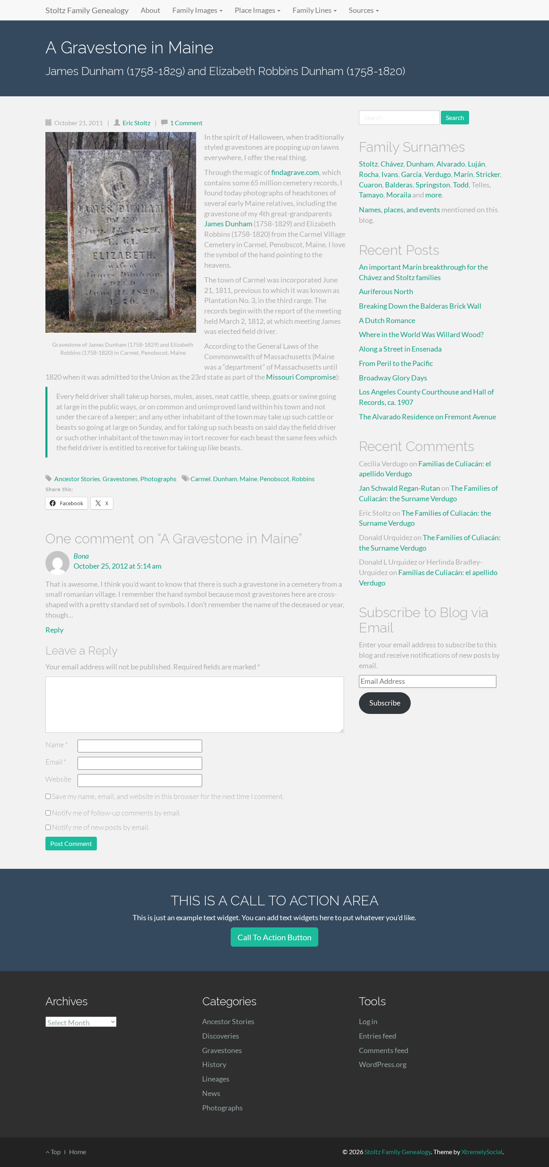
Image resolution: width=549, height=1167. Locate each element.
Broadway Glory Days (393, 377)
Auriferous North (386, 291)
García (411, 174)
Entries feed (377, 1035)
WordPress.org (382, 1064)
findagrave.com (295, 172)
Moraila (398, 194)
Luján (476, 163)
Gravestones (120, 478)
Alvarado (450, 163)
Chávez (392, 163)
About (150, 10)
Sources (362, 10)
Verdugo (437, 174)
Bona (81, 555)
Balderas (399, 184)
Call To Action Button (274, 937)
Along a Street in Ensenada (400, 348)
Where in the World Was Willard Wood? (421, 334)
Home (77, 1151)
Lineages (215, 1078)
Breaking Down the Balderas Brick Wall (420, 305)
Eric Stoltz (136, 122)
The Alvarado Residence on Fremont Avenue (427, 416)
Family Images (195, 10)
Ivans (389, 174)
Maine (248, 478)
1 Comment (186, 122)
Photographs (158, 478)
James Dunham (228, 223)
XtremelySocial (481, 1151)
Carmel (201, 478)
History (214, 1064)
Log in (368, 1021)
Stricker (488, 174)
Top (55, 1151)
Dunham (225, 478)
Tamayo (371, 194)
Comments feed (383, 1050)
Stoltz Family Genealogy (87, 10)
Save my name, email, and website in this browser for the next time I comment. (168, 796)
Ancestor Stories (77, 478)
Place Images (256, 10)
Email (55, 761)
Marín (463, 174)
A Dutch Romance (387, 320)
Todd (461, 184)
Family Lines (313, 10)
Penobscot (274, 478)
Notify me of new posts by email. (101, 827)
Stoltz (368, 163)
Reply (54, 629)
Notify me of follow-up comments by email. (116, 812)
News (211, 1093)
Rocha (369, 174)
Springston (433, 184)
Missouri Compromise (301, 376)
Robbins (303, 478)
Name (56, 744)
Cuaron (370, 184)
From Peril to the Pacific (396, 363)
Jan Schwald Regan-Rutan (399, 488)
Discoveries (220, 1035)
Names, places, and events (399, 209)
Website (58, 779)
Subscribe (384, 702)
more (433, 194)
